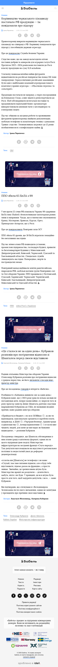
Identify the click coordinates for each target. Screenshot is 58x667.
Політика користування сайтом (29, 605)
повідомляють (16, 230)
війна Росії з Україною (26, 306)
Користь (21, 586)
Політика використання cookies (29, 612)
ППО (12, 306)
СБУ (11, 150)
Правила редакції (29, 602)
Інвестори (37, 582)
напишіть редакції (29, 657)
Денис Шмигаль (37, 516)
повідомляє (14, 53)
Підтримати (29, 3)
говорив (25, 389)
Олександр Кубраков (19, 516)
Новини (21, 579)
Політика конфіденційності (29, 609)
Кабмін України (10, 520)
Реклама (37, 586)
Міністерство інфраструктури (32, 520)
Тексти (21, 582)
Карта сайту (37, 589)
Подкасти (21, 589)
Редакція (37, 579)
